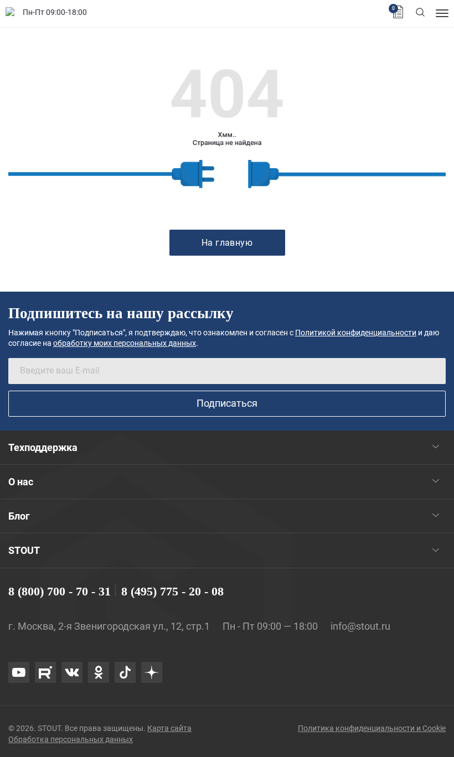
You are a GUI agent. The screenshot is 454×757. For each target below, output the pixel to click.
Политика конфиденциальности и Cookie (372, 728)
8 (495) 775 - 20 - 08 (172, 591)
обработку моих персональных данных (124, 343)
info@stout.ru (360, 626)
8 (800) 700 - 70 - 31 (59, 591)
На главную (227, 242)
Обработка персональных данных (70, 739)
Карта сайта (169, 728)
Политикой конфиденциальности (355, 332)
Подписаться (227, 403)
